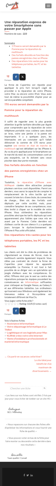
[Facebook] (16, 77)
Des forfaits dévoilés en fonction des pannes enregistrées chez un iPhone (30, 56)
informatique (32, 282)
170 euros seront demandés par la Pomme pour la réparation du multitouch (29, 49)
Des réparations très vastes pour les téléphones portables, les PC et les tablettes (30, 64)
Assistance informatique (20, 323)
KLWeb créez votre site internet (25, 335)
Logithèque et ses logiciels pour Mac (27, 332)
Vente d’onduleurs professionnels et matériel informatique (25, 340)
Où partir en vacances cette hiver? (23, 356)
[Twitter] (22, 77)
